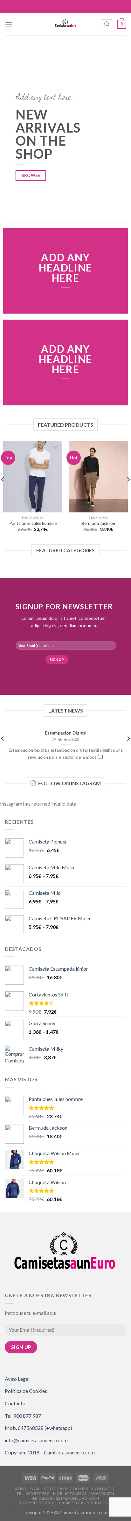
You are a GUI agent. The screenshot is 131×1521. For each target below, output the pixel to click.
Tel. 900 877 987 (23, 1416)
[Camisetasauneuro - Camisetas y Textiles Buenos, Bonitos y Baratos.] (65, 24)
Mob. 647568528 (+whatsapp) (38, 1428)
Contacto (15, 1403)
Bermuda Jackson (98, 523)
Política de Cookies (26, 1391)
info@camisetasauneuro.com (36, 1440)
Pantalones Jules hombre (33, 523)
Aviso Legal (17, 1379)
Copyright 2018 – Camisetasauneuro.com (50, 1452)
